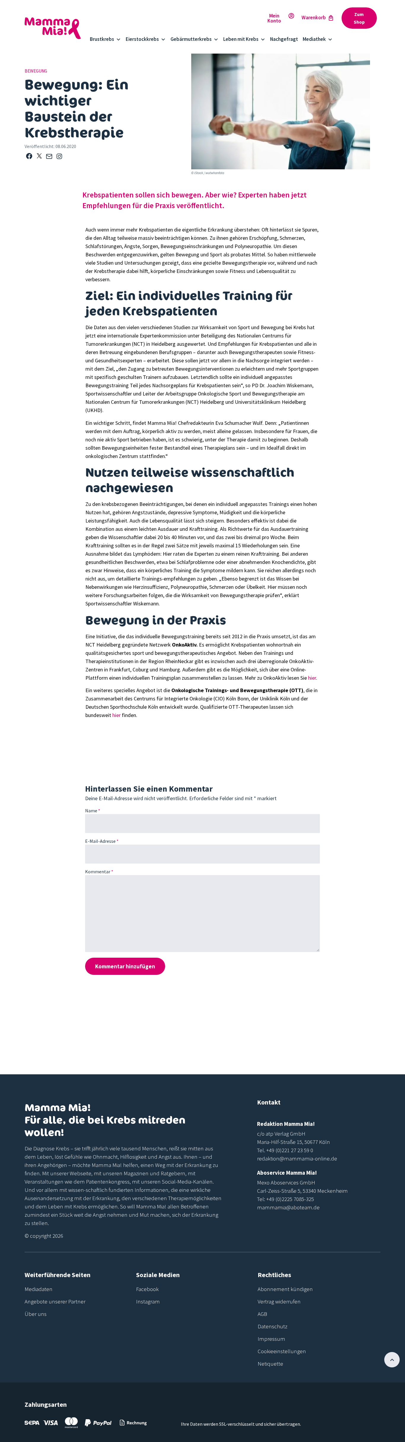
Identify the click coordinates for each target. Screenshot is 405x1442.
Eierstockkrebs (142, 39)
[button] (29, 156)
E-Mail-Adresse (102, 841)
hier (312, 677)
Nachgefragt (284, 39)
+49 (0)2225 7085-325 (290, 1199)
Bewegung (36, 71)
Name (92, 811)
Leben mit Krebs (241, 39)
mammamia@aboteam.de (288, 1207)
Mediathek (314, 39)
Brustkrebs (102, 39)
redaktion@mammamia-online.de (297, 1158)
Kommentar (99, 871)
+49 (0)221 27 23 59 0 (289, 1150)
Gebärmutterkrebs (191, 39)
